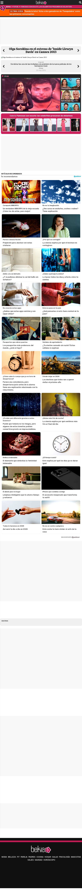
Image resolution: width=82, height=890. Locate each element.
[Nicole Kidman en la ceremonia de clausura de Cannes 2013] (8, 125)
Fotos (15, 7)
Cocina (40, 857)
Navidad (38, 860)
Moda (4, 857)
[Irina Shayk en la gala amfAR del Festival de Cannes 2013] (63, 125)
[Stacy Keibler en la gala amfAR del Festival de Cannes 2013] (36, 125)
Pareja (24, 857)
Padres (31, 857)
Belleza (12, 857)
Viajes (31, 860)
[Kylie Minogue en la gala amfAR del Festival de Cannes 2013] (22, 125)
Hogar (48, 857)
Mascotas (76, 857)
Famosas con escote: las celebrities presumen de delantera (46, 7)
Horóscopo (49, 860)
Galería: (41, 116)
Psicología (64, 857)
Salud (55, 857)
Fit (18, 857)
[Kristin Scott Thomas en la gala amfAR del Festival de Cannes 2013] (49, 125)
